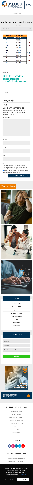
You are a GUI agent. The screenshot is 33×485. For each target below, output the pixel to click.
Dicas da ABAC (16, 307)
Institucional (16, 325)
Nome (5, 139)
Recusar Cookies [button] (10, 479)
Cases (16, 319)
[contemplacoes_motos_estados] (16, 49)
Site (4, 155)
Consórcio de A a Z (16, 303)
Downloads (16, 322)
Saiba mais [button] (23, 474)
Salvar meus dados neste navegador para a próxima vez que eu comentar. (15, 167)
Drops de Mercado (16, 313)
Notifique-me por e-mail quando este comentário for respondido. (15, 172)
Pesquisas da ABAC (16, 316)
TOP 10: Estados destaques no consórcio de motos (15, 79)
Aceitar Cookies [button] (23, 479)
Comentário (7, 117)
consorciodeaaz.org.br (16, 458)
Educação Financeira (16, 310)
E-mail (5, 147)
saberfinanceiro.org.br (16, 461)
